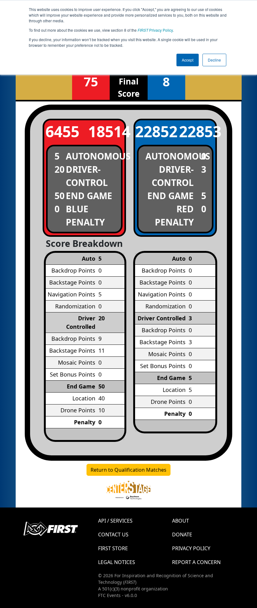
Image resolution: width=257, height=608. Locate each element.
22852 (153, 131)
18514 (106, 131)
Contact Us (113, 534)
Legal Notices (116, 562)
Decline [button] (214, 59)
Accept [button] (187, 59)
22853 (197, 131)
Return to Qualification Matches (128, 469)
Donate (182, 534)
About (180, 520)
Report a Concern (196, 562)
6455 (62, 131)
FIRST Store (113, 548)
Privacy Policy (155, 30)
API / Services (115, 520)
